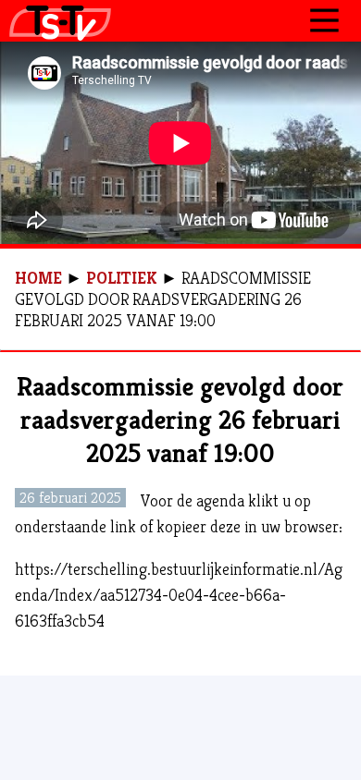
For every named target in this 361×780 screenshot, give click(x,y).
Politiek (121, 277)
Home (38, 277)
